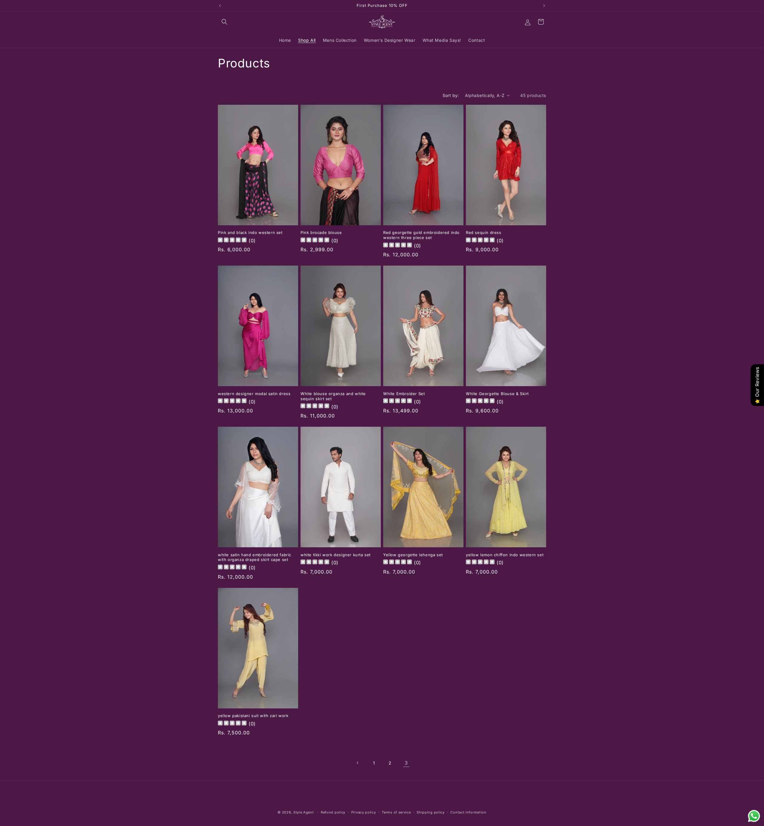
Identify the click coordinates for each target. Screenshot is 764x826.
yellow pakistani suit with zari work (253, 715)
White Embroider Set (404, 393)
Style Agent (303, 812)
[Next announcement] (544, 5)
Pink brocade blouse (321, 232)
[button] (224, 21)
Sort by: (451, 95)
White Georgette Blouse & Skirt (497, 393)
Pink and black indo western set (250, 232)
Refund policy (333, 812)
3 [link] (406, 763)
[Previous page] (357, 762)
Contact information (468, 812)
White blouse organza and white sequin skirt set (333, 396)
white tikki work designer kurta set (336, 554)
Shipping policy (431, 812)
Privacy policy (363, 812)
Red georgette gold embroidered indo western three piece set (421, 235)
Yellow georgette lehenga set (413, 554)
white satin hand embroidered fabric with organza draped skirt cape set (254, 557)
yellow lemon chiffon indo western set (504, 554)
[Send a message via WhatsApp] (754, 816)
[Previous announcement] (220, 5)
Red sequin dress (483, 232)
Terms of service (396, 812)
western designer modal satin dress (254, 393)
